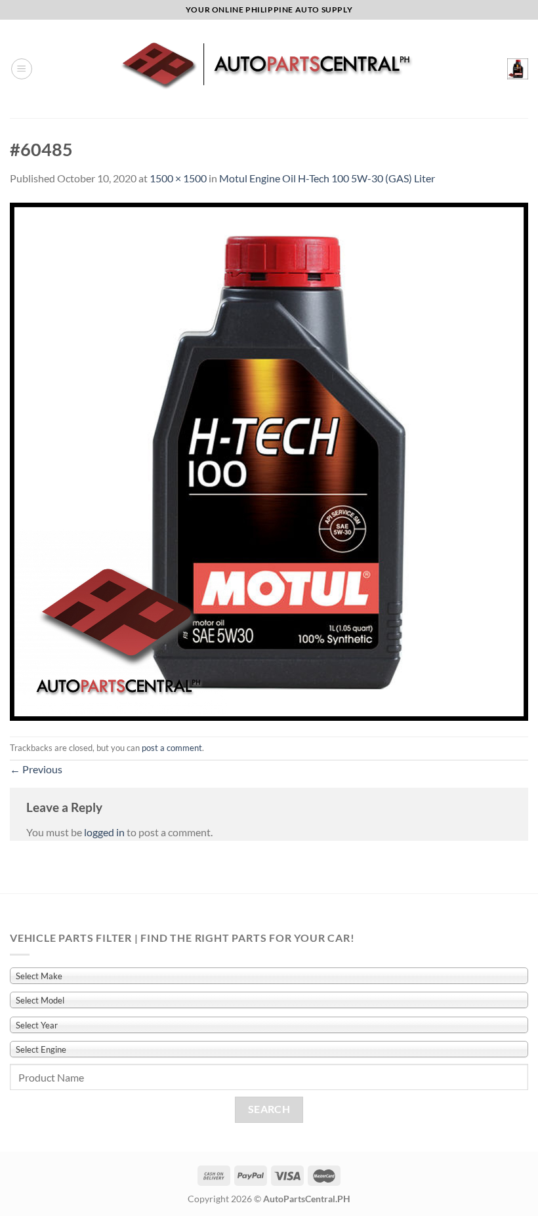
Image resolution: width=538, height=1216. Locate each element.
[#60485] (269, 460)
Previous (36, 769)
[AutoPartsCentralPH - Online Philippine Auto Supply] (269, 69)
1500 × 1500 (178, 178)
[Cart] (517, 69)
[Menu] (21, 68)
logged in (104, 832)
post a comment (172, 747)
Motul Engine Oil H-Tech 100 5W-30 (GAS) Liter (327, 178)
